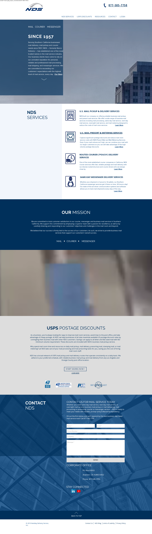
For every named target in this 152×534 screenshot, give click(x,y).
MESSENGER (53, 26)
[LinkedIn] (73, 491)
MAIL (30, 26)
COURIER (40, 26)
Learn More (119, 125)
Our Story (58, 74)
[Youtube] (79, 491)
